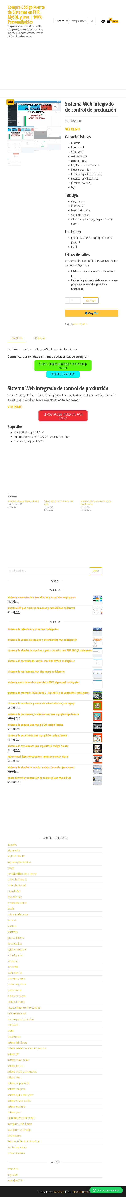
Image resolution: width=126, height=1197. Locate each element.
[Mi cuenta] (103, 21)
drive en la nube (15, 897)
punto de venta (14, 990)
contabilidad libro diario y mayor (22, 874)
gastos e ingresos (16, 937)
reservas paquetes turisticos (21, 1019)
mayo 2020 (12, 1175)
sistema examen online (18, 1060)
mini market (13, 961)
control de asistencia (17, 879)
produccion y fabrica (79, 324)
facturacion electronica (18, 914)
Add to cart (90, 300)
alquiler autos (14, 850)
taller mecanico (14, 1135)
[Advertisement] (63, 66)
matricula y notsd (15, 955)
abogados (12, 844)
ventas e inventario (16, 1153)
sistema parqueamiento (18, 1083)
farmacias (12, 920)
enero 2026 (13, 1169)
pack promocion (15, 972)
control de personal (17, 885)
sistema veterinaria (16, 1106)
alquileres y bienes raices (19, 862)
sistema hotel (14, 1077)
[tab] (19, 338)
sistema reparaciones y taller (21, 1095)
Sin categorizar (14, 1036)
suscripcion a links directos (20, 1124)
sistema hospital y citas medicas (22, 1071)
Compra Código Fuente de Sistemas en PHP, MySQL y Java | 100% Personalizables (26, 14)
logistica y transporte (17, 949)
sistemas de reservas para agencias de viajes (23, 500)
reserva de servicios (17, 1013)
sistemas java (14, 1112)
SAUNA (11, 1031)
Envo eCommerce (81, 1191)
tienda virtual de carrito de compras (24, 1141)
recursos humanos (16, 1001)
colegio (11, 868)
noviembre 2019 (15, 1180)
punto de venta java (16, 996)
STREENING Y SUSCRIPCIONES (21, 1118)
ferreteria (12, 926)
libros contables (15, 943)
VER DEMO (72, 128)
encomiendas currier (17, 903)
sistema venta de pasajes (19, 1100)
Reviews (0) (39, 338)
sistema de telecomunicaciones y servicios (27, 1048)
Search (96, 571)
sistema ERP (13, 1054)
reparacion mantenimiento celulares (24, 1007)
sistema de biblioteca (17, 1042)
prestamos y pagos (16, 978)
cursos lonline (14, 891)
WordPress (59, 1191)
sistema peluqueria (16, 1089)
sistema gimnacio (15, 1066)
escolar (11, 908)
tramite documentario (17, 1147)
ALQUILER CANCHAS (16, 856)
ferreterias (13, 932)
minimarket (13, 967)
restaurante (13, 1025)
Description (17, 338)
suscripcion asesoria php (19, 1130)
